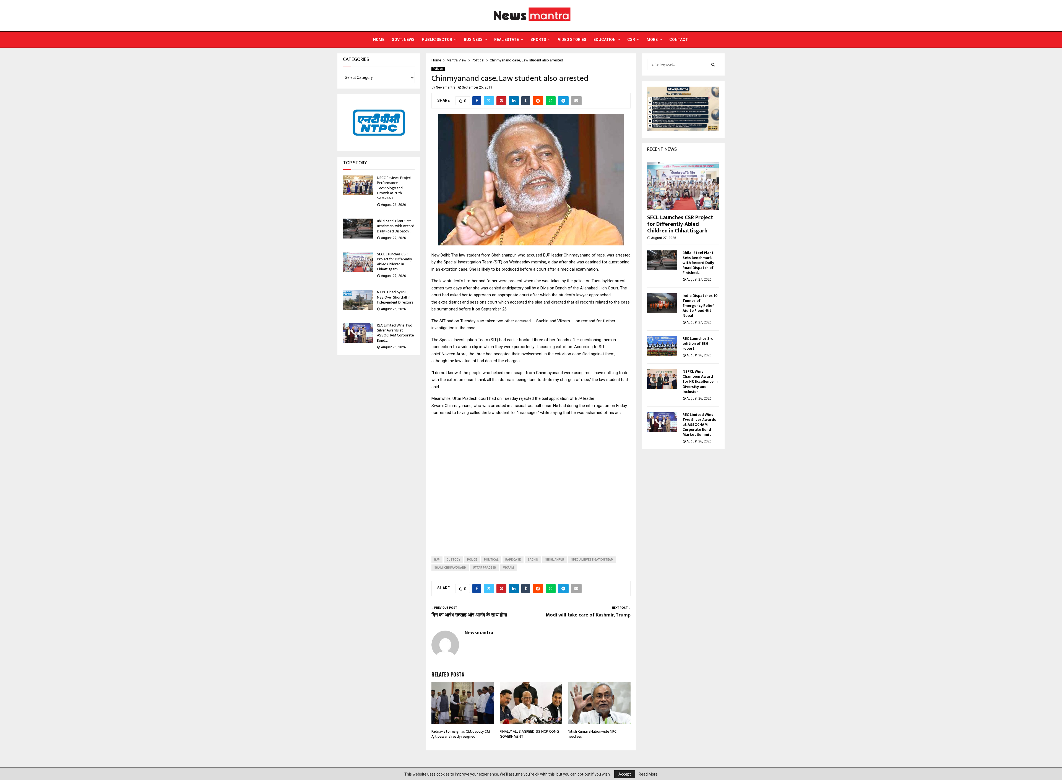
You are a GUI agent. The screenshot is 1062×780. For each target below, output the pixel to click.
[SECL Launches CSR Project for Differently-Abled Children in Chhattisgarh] (358, 262)
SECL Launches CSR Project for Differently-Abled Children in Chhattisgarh (395, 262)
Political (438, 68)
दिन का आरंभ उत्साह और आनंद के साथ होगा (469, 615)
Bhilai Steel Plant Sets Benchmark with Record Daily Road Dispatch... (395, 226)
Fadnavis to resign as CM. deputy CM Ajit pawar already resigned (460, 734)
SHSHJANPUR (554, 559)
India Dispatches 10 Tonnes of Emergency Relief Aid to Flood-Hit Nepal (700, 305)
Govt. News (403, 39)
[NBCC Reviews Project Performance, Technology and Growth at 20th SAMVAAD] (358, 185)
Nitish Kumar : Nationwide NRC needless (592, 734)
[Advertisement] (531, 481)
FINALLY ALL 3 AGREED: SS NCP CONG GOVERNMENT (529, 734)
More (652, 39)
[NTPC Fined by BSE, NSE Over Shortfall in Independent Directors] (358, 300)
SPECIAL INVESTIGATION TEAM (592, 559)
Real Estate (506, 39)
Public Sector (437, 39)
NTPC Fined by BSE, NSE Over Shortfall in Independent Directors (395, 297)
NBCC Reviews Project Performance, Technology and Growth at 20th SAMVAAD (394, 188)
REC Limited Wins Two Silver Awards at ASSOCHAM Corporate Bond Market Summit (699, 424)
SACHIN (533, 559)
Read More (648, 774)
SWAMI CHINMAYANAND (450, 567)
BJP (437, 559)
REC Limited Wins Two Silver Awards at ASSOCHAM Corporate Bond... (395, 333)
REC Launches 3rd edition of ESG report (698, 343)
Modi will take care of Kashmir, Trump (588, 615)
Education (605, 39)
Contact (678, 39)
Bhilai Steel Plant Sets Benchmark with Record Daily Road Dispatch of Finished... (698, 263)
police (472, 559)
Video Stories (572, 39)
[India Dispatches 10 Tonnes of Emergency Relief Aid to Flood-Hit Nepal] (662, 303)
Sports (538, 39)
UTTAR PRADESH (484, 567)
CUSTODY (453, 559)
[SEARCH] (713, 64)
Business (473, 39)
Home (378, 39)
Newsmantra (445, 87)
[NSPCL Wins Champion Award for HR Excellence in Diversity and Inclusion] (662, 379)
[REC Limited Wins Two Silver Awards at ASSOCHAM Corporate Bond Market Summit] (358, 333)
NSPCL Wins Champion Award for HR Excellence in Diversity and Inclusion (700, 381)
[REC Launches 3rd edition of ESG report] (662, 346)
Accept (624, 774)
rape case (513, 559)
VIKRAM (508, 567)
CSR (631, 39)
